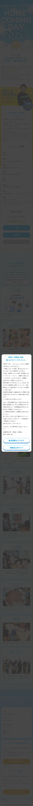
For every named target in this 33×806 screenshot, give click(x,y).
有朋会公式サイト (16, 448)
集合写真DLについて (16, 440)
